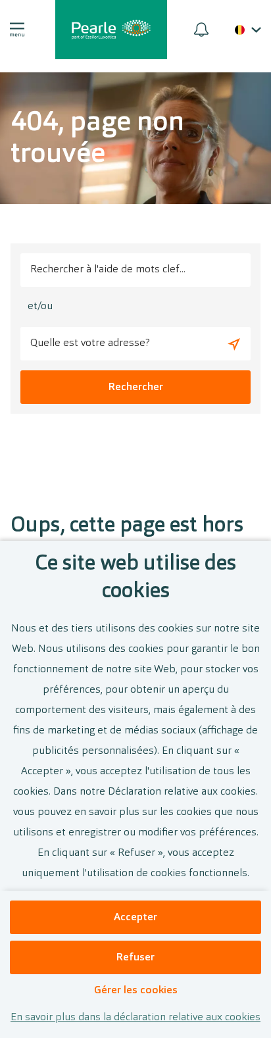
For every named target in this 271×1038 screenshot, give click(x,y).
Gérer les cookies (136, 990)
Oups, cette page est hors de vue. (127, 540)
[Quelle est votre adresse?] (234, 344)
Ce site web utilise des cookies (135, 578)
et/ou (40, 306)
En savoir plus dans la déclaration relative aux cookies (135, 1017)
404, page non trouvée (97, 139)
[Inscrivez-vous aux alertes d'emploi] (201, 29)
